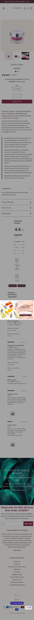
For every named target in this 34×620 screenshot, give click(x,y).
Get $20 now (25, 315)
